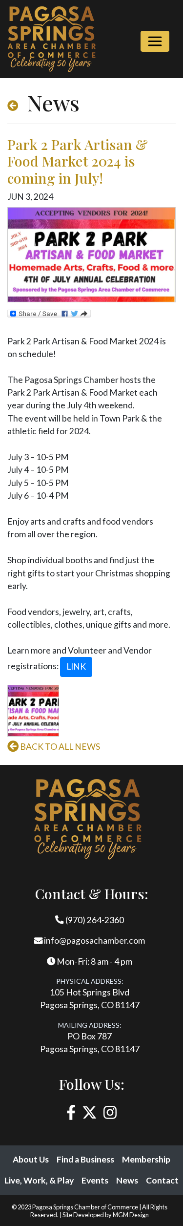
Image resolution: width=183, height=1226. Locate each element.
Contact (162, 1180)
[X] (89, 1112)
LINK (76, 666)
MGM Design (131, 1215)
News (127, 1180)
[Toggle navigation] (155, 41)
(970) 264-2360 (94, 920)
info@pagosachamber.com (93, 940)
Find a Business (85, 1159)
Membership (146, 1159)
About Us (31, 1159)
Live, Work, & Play (39, 1180)
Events (94, 1180)
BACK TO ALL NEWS (59, 746)
